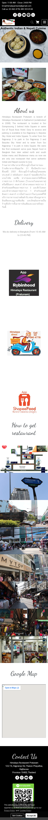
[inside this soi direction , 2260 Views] (24, 622)
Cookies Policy (25, 810)
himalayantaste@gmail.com (19, 6)
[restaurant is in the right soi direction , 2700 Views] (24, 595)
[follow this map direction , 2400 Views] (24, 459)
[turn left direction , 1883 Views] (24, 568)
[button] (31, 22)
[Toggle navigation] (44, 22)
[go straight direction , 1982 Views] (24, 486)
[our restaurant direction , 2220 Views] (24, 649)
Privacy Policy (9, 810)
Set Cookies (17, 815)
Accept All (31, 815)
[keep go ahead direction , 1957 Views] (24, 513)
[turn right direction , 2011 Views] (24, 540)
